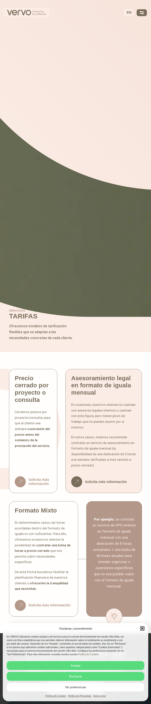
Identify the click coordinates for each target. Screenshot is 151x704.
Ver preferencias (75, 687)
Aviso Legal (99, 696)
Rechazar (75, 676)
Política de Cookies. (88, 654)
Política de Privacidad (79, 696)
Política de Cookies (55, 696)
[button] (142, 628)
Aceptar (76, 665)
